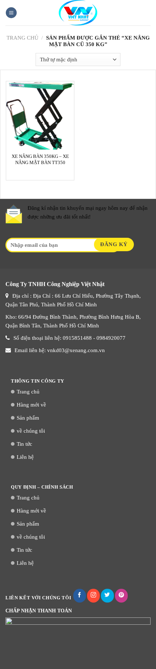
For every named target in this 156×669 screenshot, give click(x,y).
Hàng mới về (31, 405)
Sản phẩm (28, 418)
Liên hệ (25, 457)
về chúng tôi (31, 431)
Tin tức (24, 444)
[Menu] (11, 13)
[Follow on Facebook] (79, 596)
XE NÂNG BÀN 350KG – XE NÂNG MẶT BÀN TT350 (40, 159)
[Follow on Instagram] (93, 596)
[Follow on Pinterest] (121, 596)
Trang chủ (22, 38)
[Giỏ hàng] (147, 13)
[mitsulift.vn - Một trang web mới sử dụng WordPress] (78, 12)
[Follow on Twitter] (107, 596)
